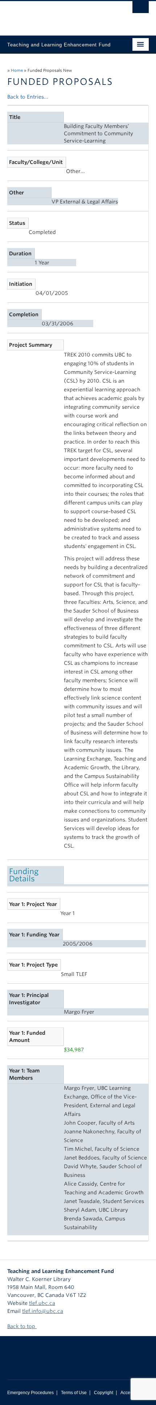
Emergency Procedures (30, 1392)
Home (17, 70)
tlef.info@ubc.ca (42, 1311)
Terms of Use (74, 1392)
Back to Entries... (27, 97)
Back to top (22, 1326)
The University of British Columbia (56, 15)
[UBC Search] (140, 9)
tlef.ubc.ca (42, 1303)
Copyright (103, 1392)
